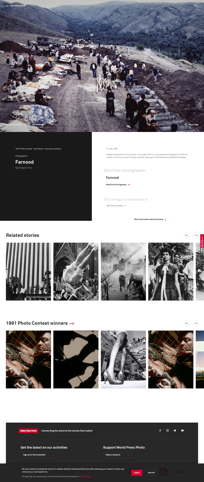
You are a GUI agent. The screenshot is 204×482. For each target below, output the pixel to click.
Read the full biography (116, 185)
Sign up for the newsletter (34, 455)
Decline (151, 473)
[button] (186, 235)
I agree (137, 473)
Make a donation (113, 455)
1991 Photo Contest (17, 6)
